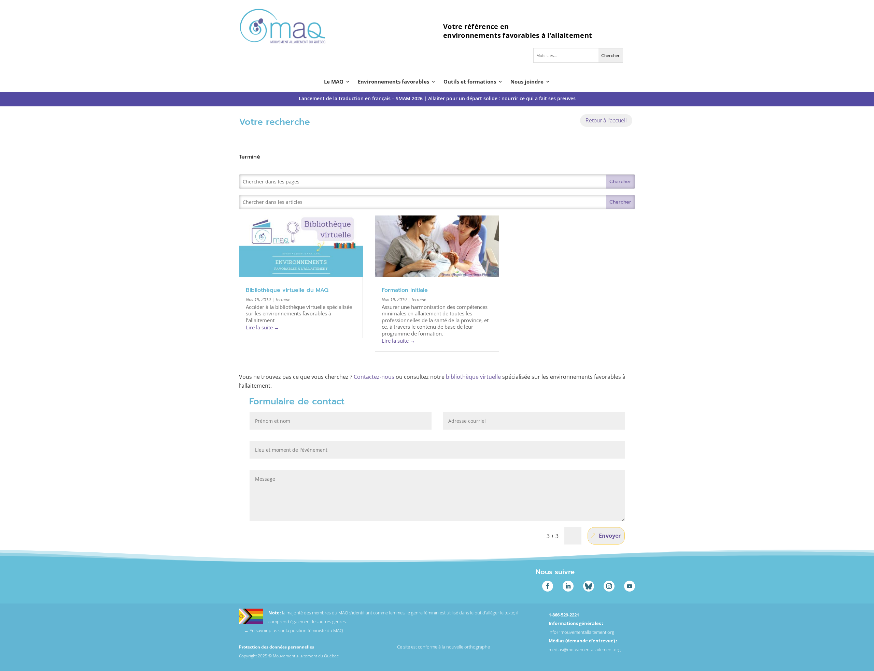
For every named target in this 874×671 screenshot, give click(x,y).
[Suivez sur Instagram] (609, 586)
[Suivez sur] (588, 586)
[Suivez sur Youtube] (629, 586)
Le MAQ (333, 82)
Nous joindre (527, 82)
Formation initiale (405, 290)
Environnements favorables (393, 82)
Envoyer (610, 535)
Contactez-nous (374, 377)
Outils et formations (469, 82)
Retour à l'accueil (606, 120)
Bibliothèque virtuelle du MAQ (287, 290)
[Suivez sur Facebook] (547, 586)
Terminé (282, 299)
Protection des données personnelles (276, 647)
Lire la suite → (262, 327)
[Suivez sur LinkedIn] (568, 586)
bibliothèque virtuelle (473, 377)
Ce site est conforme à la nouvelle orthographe (443, 647)
